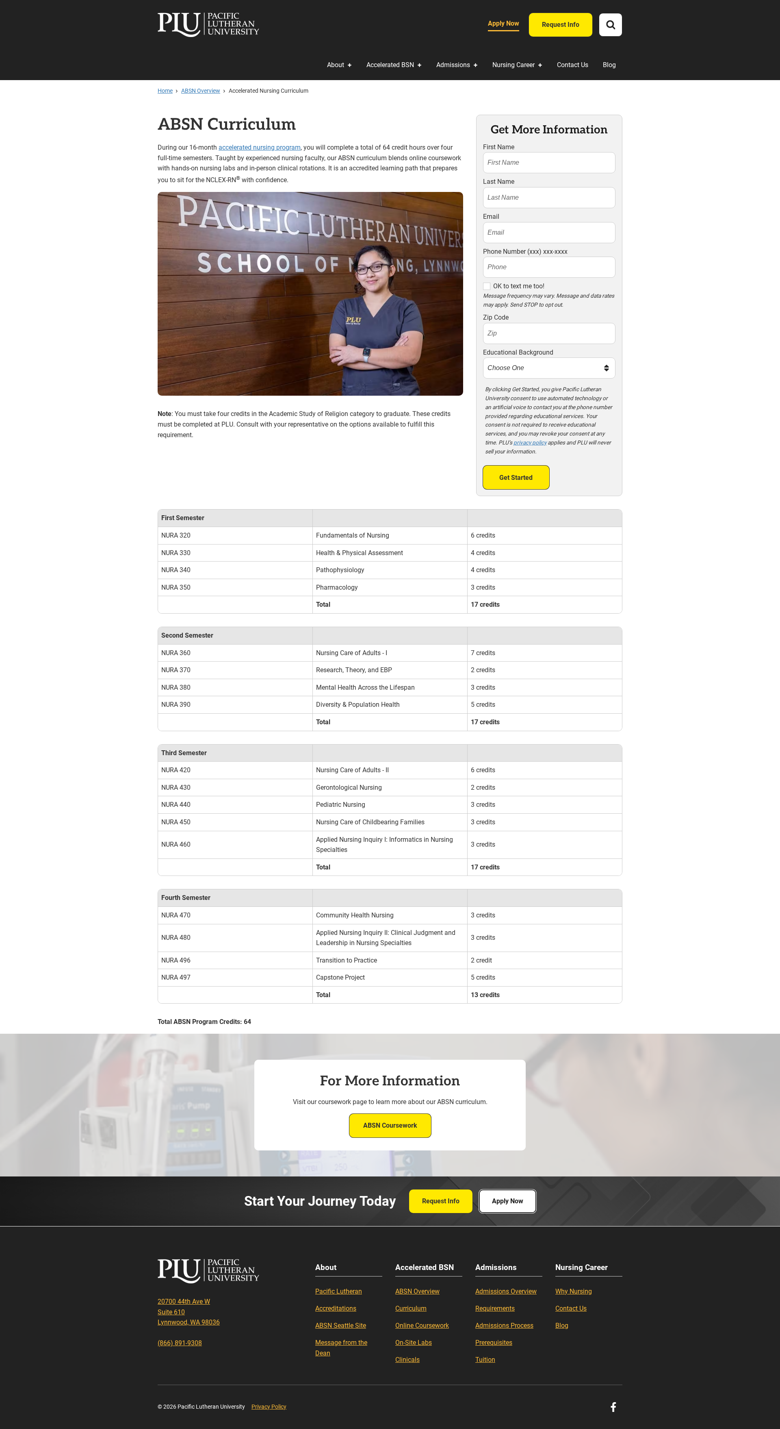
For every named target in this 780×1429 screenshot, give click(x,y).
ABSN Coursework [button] (390, 1125)
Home (165, 90)
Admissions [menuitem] (453, 65)
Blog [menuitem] (609, 65)
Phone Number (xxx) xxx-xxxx (525, 251)
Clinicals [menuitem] (407, 1360)
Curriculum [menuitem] (411, 1308)
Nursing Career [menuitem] (513, 65)
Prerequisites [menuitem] (493, 1342)
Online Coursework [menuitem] (422, 1325)
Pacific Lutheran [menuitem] (338, 1291)
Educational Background (518, 352)
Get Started (516, 477)
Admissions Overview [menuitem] (506, 1291)
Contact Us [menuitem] (572, 65)
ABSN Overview (200, 90)
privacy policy (530, 442)
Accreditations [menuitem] (335, 1308)
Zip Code (496, 317)
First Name (498, 147)
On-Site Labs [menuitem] (413, 1342)
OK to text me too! (518, 286)
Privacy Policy (268, 1406)
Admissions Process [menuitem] (504, 1325)
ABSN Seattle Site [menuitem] (340, 1325)
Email (491, 216)
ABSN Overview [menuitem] (417, 1291)
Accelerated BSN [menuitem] (390, 65)
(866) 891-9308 (180, 1343)
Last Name (498, 181)
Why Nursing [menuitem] (573, 1291)
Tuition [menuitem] (485, 1360)
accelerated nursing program (260, 147)
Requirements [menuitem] (495, 1308)
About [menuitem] (335, 65)
